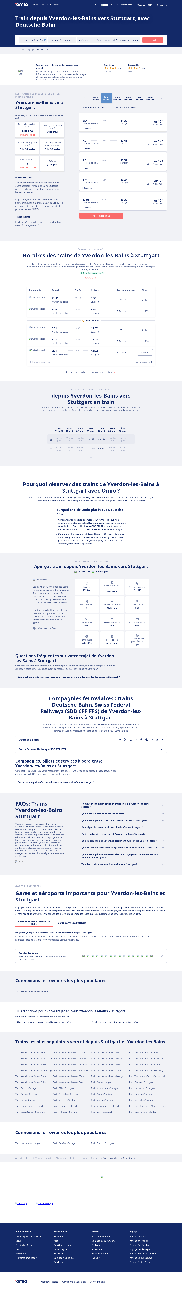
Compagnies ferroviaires (29, 1236)
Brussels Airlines (100, 1253)
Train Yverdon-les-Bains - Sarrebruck (147, 1076)
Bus (42, 4)
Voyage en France (139, 1240)
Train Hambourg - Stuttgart (29, 1106)
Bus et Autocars (62, 1231)
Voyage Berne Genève (141, 1257)
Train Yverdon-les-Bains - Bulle (30, 1082)
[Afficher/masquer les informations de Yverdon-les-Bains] (161, 956)
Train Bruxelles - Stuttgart (66, 1094)
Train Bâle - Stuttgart (63, 1088)
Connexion (162, 5)
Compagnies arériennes (104, 1240)
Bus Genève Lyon (63, 1245)
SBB (18, 1249)
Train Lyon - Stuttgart (26, 1100)
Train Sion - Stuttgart (101, 1111)
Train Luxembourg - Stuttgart (143, 1111)
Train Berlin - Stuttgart (102, 1094)
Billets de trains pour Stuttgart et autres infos (115, 1022)
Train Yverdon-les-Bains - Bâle (143, 1052)
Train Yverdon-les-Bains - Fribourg (146, 1070)
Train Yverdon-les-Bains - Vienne (145, 1064)
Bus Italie (58, 1262)
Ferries (57, 4)
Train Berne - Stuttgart (26, 1094)
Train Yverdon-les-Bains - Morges (107, 1076)
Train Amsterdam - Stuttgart (105, 1088)
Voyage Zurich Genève (141, 1262)
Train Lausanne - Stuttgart (142, 1088)
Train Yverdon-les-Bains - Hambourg (33, 1070)
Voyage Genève (138, 1236)
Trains (35, 4)
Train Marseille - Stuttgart (142, 1100)
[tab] (94, 107)
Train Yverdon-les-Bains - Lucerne (70, 1064)
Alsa (56, 1240)
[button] (85, 40)
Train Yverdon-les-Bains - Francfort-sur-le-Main (76, 1070)
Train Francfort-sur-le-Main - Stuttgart (148, 1106)
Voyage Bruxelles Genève (143, 1253)
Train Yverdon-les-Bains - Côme (68, 1076)
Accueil (18, 1158)
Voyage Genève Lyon (140, 1249)
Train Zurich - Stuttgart (26, 1088)
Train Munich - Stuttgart (65, 1100)
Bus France (59, 1253)
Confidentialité (97, 1281)
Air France (97, 1245)
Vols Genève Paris (101, 1236)
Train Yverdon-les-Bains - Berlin (30, 1064)
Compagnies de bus (64, 1257)
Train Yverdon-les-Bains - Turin (106, 1070)
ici (115, 372)
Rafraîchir (89, 278)
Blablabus (59, 1236)
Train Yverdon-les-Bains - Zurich (69, 1052)
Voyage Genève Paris (140, 1245)
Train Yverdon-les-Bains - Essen (68, 1082)
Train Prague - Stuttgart (65, 1106)
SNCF (18, 1240)
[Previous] (50, 429)
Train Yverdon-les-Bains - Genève (31, 991)
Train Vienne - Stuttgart (102, 1100)
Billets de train (24, 1231)
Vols (49, 4)
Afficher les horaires (27, 167)
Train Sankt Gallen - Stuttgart (30, 1111)
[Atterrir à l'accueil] (23, 5)
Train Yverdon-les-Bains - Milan (106, 1052)
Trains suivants (142, 361)
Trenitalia (21, 1253)
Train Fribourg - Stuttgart (65, 1111)
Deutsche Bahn (24, 1245)
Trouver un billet (27, 135)
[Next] (161, 98)
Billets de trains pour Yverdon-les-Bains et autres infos (43, 1022)
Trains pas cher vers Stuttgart (85, 1158)
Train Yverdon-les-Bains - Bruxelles (146, 1058)
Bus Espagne (60, 1249)
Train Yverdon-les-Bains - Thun (30, 1076)
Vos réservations (124, 5)
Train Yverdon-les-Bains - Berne (106, 1058)
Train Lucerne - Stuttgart (141, 1094)
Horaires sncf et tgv (26, 1257)
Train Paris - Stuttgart (102, 1082)
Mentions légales (49, 1281)
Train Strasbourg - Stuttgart (105, 1106)
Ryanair (96, 1257)
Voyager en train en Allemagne (50, 1158)
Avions (95, 1231)
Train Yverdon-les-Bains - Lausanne (70, 1058)
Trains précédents (41, 361)
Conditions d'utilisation (74, 1281)
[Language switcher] (106, 4)
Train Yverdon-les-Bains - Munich (107, 1064)
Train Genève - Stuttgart (141, 1082)
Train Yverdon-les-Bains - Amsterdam (33, 1058)
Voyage (133, 1231)
